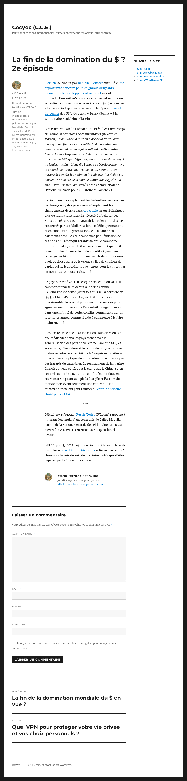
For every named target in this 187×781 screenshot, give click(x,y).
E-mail (18, 606)
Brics (31, 131)
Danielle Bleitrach (91, 83)
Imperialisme (20, 138)
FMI (32, 134)
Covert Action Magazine (78, 450)
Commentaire (23, 533)
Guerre (26, 106)
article (52, 83)
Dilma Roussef (20, 134)
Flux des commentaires (150, 76)
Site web (18, 624)
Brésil (23, 131)
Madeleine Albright (23, 142)
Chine (15, 102)
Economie (26, 102)
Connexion (143, 69)
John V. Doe (19, 92)
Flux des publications (149, 72)
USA (33, 106)
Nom (16, 588)
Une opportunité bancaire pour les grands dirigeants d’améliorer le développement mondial (84, 88)
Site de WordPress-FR (150, 80)
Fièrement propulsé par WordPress (52, 765)
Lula (32, 138)
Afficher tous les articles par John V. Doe (80, 484)
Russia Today (85, 414)
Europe (16, 106)
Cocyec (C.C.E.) (31, 27)
